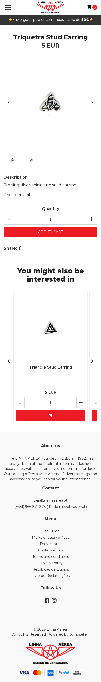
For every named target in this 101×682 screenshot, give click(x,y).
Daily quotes (50, 544)
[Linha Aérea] (50, 7)
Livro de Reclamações (51, 576)
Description (15, 177)
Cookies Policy (50, 550)
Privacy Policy (51, 563)
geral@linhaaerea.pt (50, 500)
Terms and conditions (50, 556)
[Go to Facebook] (47, 601)
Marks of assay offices (50, 537)
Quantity (50, 208)
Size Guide (50, 531)
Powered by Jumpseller (68, 634)
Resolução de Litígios (50, 569)
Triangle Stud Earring (50, 367)
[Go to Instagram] (54, 601)
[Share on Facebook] (20, 248)
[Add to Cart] (50, 415)
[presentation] (8, 103)
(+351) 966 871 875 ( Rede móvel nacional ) (50, 506)
